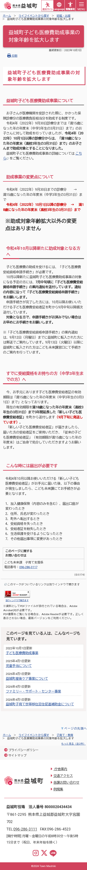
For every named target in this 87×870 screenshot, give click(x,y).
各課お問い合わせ (66, 783)
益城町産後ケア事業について (27, 679)
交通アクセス (63, 776)
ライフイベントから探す (34, 15)
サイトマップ (17, 755)
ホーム (7, 15)
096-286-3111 (25, 829)
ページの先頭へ (75, 728)
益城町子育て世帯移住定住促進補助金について (40, 704)
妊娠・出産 (64, 15)
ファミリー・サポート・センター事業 (33, 691)
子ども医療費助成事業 (22, 653)
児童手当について (19, 666)
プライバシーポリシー (23, 750)
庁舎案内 (60, 769)
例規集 (58, 789)
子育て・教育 (65, 735)
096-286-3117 (28, 567)
